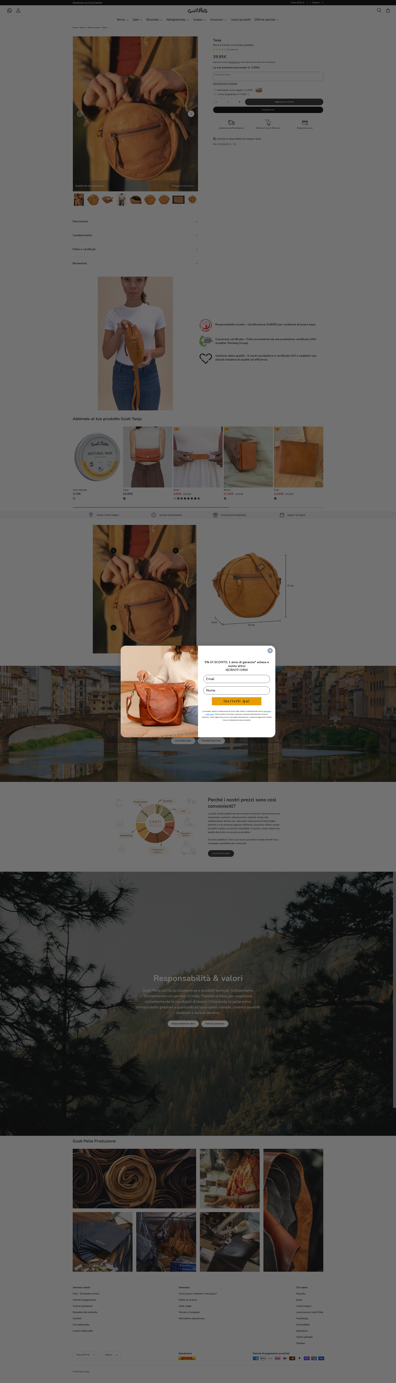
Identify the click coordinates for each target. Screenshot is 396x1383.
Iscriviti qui (237, 701)
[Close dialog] (270, 650)
